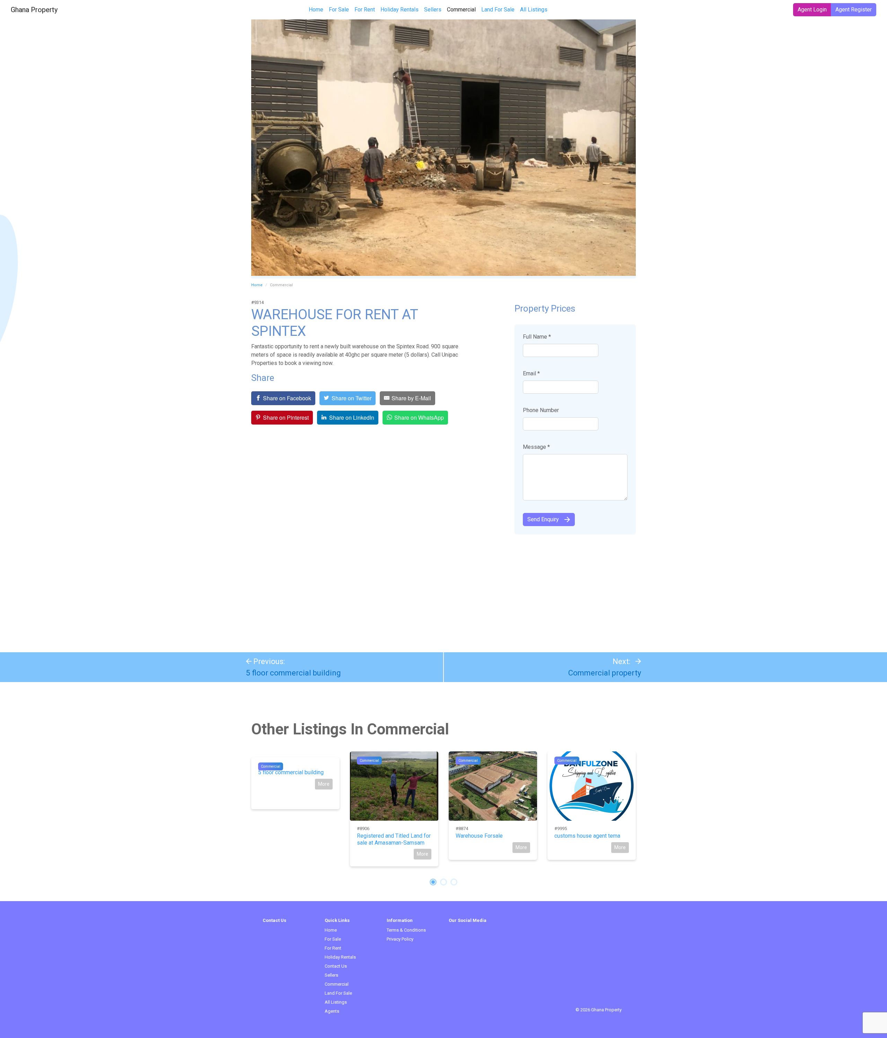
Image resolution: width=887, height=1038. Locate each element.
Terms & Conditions (406, 930)
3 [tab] (453, 882)
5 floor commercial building (293, 673)
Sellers (432, 9)
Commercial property (604, 673)
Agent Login (812, 9)
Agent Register (853, 9)
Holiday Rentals (399, 9)
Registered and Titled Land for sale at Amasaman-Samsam (394, 839)
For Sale (339, 9)
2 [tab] (443, 882)
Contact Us (336, 966)
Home (316, 9)
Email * (531, 373)
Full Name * (537, 336)
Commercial (462, 9)
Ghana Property (34, 10)
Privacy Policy (400, 939)
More (324, 784)
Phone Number (541, 410)
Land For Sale (498, 9)
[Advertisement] (443, 589)
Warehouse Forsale (479, 835)
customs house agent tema (587, 835)
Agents (332, 1011)
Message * (536, 447)
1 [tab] (433, 882)
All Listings (533, 9)
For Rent (364, 9)
